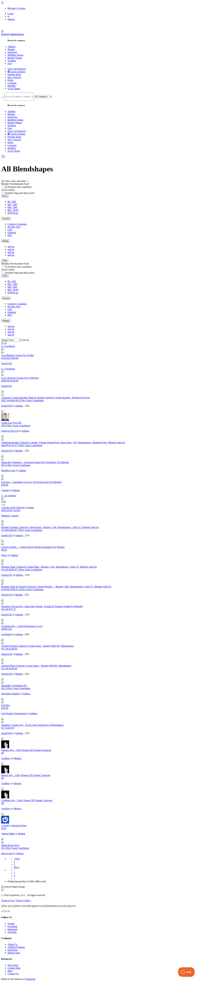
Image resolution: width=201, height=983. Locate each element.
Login (11, 13)
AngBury (6, 758)
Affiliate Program (16, 947)
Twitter (11, 923)
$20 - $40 (12, 204)
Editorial (12, 232)
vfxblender (6, 634)
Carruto (5, 490)
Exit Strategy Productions (14, 713)
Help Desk (13, 965)
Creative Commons (17, 224)
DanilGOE (6, 363)
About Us (12, 944)
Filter (5, 260)
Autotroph (30, 979)
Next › (17, 867)
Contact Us (13, 973)
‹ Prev (17, 858)
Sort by (25, 340)
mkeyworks (7, 853)
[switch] (28, 181)
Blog (10, 971)
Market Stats (14, 952)
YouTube (12, 932)
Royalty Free (14, 227)
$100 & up (13, 213)
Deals (10, 80)
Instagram (12, 929)
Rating (5, 241)
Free (10, 63)
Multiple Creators (10, 515)
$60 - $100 (13, 210)
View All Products (17, 68)
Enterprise (13, 950)
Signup (11, 19)
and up (11, 246)
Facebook (12, 926)
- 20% (26, 634)
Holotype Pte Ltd (9, 431)
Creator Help (14, 968)
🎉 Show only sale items (13, 181)
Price (5, 196)
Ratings (6, 321)
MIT (10, 235)
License (6, 218)
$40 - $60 (12, 207)
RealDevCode (8, 470)
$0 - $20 (12, 201)
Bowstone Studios (10, 693)
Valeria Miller (8, 833)
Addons (19, 405)
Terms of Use (8, 900)
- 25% (27, 405)
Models (19, 450)
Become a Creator (16, 8)
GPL (10, 229)
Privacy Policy (23, 900)
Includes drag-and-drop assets (19, 193)
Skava (4, 555)
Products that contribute (20, 187)
